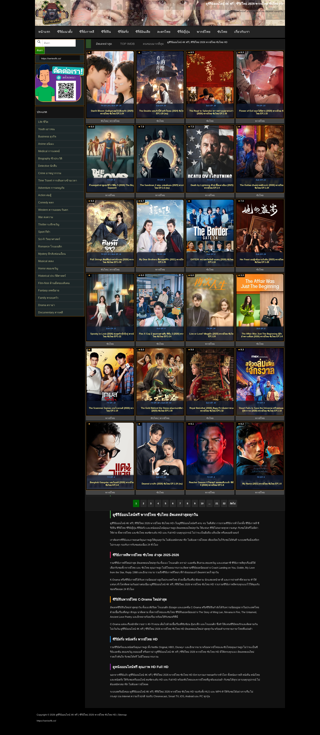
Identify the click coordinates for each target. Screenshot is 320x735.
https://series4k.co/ (51, 58)
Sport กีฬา (44, 231)
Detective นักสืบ (47, 165)
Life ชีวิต (43, 121)
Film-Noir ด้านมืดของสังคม (54, 283)
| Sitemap (122, 714)
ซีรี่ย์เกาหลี (86, 31)
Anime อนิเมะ (46, 143)
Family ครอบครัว (48, 297)
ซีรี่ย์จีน (106, 31)
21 (217, 503)
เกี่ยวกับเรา (242, 31)
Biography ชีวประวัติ (50, 158)
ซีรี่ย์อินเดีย (143, 31)
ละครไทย (163, 31)
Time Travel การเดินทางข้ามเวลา (57, 180)
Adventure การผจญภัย (51, 187)
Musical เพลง (46, 261)
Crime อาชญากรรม (49, 173)
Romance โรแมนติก (50, 246)
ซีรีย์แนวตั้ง (64, 31)
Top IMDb (127, 43)
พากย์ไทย (203, 31)
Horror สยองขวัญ (48, 268)
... (209, 503)
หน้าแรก (44, 31)
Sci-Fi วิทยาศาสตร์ (49, 239)
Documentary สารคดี (50, 312)
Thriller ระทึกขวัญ (48, 224)
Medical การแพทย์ (49, 151)
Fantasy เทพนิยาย (48, 290)
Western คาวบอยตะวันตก (53, 209)
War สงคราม (45, 217)
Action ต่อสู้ (44, 195)
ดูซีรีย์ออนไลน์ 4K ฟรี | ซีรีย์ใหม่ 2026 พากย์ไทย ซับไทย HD (86, 714)
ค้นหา (40, 50)
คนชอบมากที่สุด (153, 43)
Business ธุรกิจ (47, 136)
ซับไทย (222, 31)
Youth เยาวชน (46, 129)
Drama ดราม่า (46, 305)
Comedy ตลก (46, 202)
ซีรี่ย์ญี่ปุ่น (183, 31)
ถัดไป (233, 503)
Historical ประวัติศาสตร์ (52, 275)
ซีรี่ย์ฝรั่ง (123, 31)
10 (202, 503)
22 (224, 503)
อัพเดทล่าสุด (104, 43)
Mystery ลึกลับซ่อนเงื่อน (52, 253)
